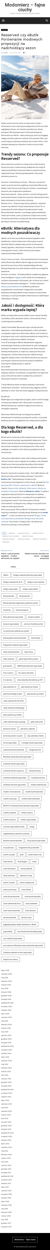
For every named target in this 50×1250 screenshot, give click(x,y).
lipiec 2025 (5, 1014)
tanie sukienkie (31, 903)
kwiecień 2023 (6, 1111)
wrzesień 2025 (6, 1006)
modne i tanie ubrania (11, 791)
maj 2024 (4, 1064)
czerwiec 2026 (6, 974)
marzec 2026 (6, 985)
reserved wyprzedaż (40, 539)
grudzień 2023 (6, 1082)
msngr (32, 826)
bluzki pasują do (22, 610)
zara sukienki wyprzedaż (12, 938)
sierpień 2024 (6, 1053)
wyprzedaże (7, 931)
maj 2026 (4, 977)
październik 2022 (7, 1133)
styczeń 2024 (6, 1079)
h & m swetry (8, 673)
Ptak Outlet (8, 861)
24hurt (5, 575)
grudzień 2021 (6, 1169)
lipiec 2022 (5, 1144)
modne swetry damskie (31, 798)
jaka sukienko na (9, 687)
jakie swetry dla (37, 722)
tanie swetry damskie (11, 910)
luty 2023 (4, 1118)
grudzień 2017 (6, 1223)
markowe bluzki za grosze (13, 770)
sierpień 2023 (6, 1097)
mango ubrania (35, 750)
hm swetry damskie (26, 673)
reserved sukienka (8, 539)
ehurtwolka (35, 638)
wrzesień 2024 (6, 1050)
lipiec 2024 (5, 1057)
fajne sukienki (8, 659)
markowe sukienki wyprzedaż (14, 777)
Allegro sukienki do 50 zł (12, 582)
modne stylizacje (10, 798)
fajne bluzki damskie (11, 652)
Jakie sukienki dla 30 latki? (13, 701)
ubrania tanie (26, 917)
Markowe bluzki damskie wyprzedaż (17, 757)
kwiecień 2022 (6, 1154)
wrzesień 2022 (6, 1136)
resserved (5, 542)
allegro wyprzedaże (30, 589)
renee (34, 861)
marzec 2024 (6, 1071)
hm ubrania (7, 680)
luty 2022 (4, 1162)
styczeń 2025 (6, 1035)
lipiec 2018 (5, 1201)
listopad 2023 (6, 1086)
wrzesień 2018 (6, 1194)
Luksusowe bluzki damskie (13, 750)
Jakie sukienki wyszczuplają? (14, 722)
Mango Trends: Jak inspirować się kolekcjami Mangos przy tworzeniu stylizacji (23, 518)
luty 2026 (4, 988)
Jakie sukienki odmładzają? (14, 708)
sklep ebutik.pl (9, 875)
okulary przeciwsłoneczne (11, 286)
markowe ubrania (38, 777)
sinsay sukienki (26, 868)
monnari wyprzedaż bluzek (13, 826)
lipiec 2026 (5, 970)
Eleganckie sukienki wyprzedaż (15, 645)
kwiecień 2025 (6, 1024)
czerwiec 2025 (6, 1017)
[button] (47, 20)
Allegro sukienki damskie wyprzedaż (27, 575)
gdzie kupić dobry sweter (28, 659)
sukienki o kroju (26, 875)
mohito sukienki (9, 812)
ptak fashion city (35, 854)
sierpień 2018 (6, 1198)
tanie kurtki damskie (32, 896)
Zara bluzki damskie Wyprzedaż (29, 931)
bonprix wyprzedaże (11, 624)
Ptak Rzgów (22, 861)
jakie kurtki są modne (35, 694)
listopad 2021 (6, 1172)
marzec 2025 (6, 1028)
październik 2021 (7, 1176)
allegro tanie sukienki (35, 582)
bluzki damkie (8, 596)
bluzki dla (7, 610)
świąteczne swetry (10, 959)
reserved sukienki (24, 539)
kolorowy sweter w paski (13, 736)
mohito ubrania (9, 819)
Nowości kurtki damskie (12, 840)
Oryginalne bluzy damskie (29, 847)
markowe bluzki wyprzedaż (14, 764)
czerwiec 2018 (6, 1205)
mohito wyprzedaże (28, 819)
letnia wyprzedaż (10, 743)
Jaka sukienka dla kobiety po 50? (30, 680)
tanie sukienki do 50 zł (11, 903)
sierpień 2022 (6, 1140)
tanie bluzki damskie (11, 896)
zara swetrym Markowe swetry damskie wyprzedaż (23, 945)
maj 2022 (4, 1151)
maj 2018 (4, 1209)
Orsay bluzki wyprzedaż (36, 840)
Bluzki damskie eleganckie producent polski (20, 603)
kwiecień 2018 (6, 1212)
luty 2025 (4, 1032)
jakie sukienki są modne (12, 715)
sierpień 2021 (6, 1183)
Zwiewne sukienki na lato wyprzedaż (17, 952)
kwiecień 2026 (6, 981)
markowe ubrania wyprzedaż (14, 784)
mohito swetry (27, 812)
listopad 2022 (6, 1129)
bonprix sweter (34, 617)
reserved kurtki (38, 533)
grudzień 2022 (6, 1126)
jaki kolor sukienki (28, 729)
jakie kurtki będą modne (12, 694)
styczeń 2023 (6, 1122)
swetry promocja (10, 889)
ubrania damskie (9, 917)
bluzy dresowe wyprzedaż (13, 617)
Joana (5, 52)
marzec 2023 (6, 1115)
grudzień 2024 (6, 1039)
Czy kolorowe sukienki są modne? (16, 631)
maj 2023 (4, 1107)
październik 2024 (7, 1046)
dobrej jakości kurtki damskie (14, 638)
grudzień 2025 (6, 996)
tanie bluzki (26, 889)
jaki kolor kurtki (9, 729)
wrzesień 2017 (6, 1227)
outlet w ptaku (9, 854)
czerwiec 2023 (6, 1104)
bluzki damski (24, 596)
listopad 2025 (6, 999)
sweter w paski (9, 882)
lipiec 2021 (5, 1187)
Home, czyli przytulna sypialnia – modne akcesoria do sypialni (10, 556)
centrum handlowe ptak (33, 624)
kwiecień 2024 (6, 1068)
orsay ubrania (8, 847)
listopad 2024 (6, 1042)
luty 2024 (4, 1075)
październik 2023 (7, 1089)
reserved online (27, 536)
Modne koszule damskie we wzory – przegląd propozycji (37, 556)
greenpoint (7, 666)
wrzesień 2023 (6, 1093)
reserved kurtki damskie (10, 536)
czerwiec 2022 (6, 1147)
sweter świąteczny (27, 882)
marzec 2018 (5, 1216)
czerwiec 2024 (6, 1061)
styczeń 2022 (6, 1165)
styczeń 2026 (6, 992)
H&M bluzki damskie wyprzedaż (29, 666)
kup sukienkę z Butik (35, 736)
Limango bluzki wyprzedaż (32, 743)
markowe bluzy (35, 770)
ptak (21, 854)
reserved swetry (9, 868)
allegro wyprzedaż (10, 589)
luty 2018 (4, 1219)
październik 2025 (7, 1003)
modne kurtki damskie (34, 791)
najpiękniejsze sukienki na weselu (16, 833)
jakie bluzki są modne (29, 687)
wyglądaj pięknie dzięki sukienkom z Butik (19, 924)
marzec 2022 (6, 1158)
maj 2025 (4, 1021)
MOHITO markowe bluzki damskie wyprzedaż (21, 805)
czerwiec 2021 (6, 1191)
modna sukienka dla (38, 784)
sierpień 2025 (6, 1010)
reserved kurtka (23, 533)
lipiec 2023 (5, 1100)
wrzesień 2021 (6, 1180)
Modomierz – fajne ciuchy (25, 7)
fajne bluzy (28, 652)
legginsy (18, 277)
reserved (4, 30)
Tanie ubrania (30, 910)
